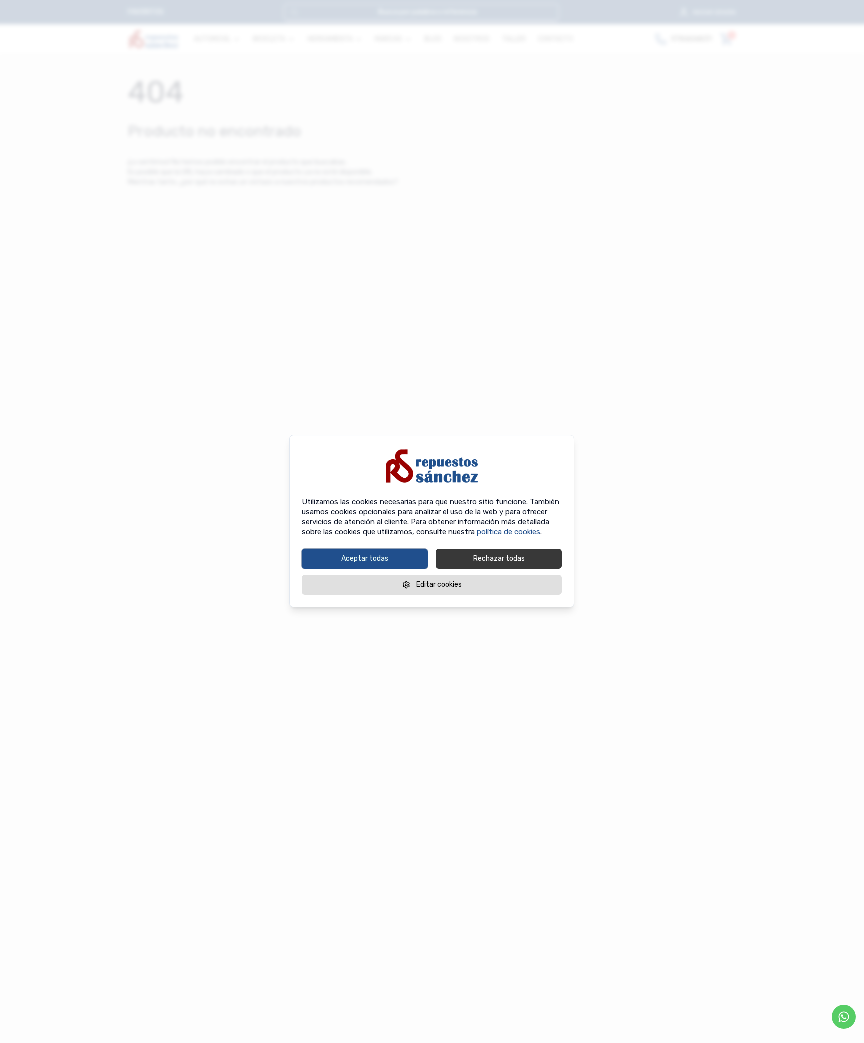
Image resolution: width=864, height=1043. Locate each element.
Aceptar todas (365, 558)
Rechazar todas (499, 558)
